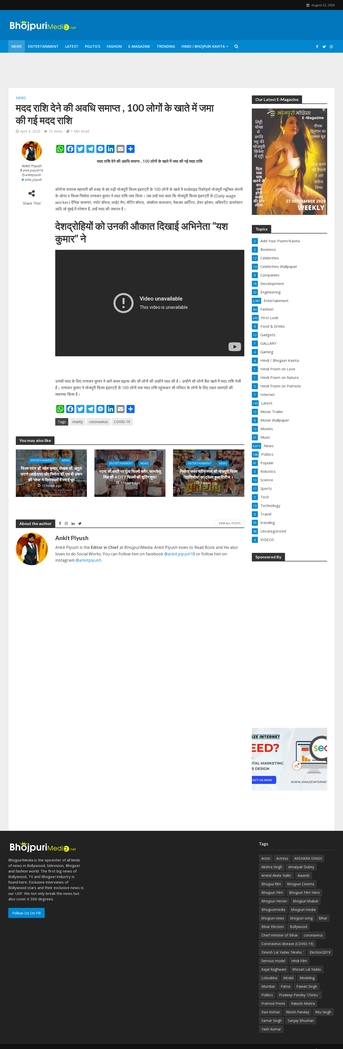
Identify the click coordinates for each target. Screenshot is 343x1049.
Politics (92, 46)
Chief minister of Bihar (279, 935)
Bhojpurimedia (273, 909)
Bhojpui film (271, 884)
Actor (265, 858)
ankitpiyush (33, 175)
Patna (285, 986)
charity (77, 421)
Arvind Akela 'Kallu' (276, 875)
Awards (304, 875)
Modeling (307, 977)
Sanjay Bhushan (301, 1020)
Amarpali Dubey (301, 866)
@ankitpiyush (88, 560)
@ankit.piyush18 (179, 554)
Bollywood (298, 926)
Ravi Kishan (270, 1012)
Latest (71, 46)
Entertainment (43, 46)
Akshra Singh (271, 866)
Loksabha (269, 977)
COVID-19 (122, 421)
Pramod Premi (273, 1003)
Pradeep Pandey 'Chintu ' (299, 995)
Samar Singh (271, 1020)
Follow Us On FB (26, 912)
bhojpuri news (272, 918)
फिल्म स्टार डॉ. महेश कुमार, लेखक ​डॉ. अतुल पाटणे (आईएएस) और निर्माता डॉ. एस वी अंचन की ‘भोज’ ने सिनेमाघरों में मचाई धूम (51, 474)
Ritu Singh (323, 1012)
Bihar (323, 918)
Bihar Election (272, 926)
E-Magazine (139, 46)
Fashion (114, 46)
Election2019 (320, 952)
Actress (282, 858)
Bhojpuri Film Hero (304, 892)
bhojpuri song (301, 918)
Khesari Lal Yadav (306, 969)
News (17, 46)
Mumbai (268, 986)
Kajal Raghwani (273, 969)
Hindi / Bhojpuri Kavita (203, 46)
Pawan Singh (306, 986)
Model (288, 977)
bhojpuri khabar (305, 901)
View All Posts (229, 523)
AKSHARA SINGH (308, 858)
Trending (166, 46)
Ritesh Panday (297, 1012)
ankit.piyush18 (33, 170)
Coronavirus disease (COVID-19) (287, 943)
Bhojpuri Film (272, 892)
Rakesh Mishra (303, 1003)
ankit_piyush (33, 180)
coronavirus (98, 421)
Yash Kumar (271, 1029)
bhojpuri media (303, 909)
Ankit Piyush (32, 165)
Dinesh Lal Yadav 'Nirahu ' (282, 952)
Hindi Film (299, 960)
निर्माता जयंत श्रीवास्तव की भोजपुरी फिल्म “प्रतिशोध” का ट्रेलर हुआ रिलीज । (209, 474)
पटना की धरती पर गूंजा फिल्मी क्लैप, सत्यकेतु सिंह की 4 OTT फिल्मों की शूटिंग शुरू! (130, 474)
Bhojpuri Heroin (274, 901)
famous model (273, 960)
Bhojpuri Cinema (300, 884)
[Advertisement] (289, 641)
